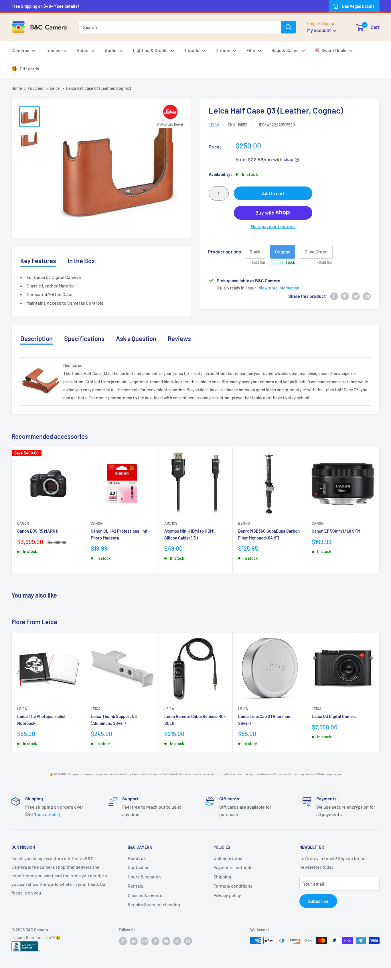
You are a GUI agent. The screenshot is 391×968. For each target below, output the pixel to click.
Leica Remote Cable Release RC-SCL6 (194, 719)
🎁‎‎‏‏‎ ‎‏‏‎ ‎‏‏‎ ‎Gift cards (25, 68)
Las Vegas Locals (358, 6)
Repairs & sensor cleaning (154, 904)
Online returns (228, 858)
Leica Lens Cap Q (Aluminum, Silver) (265, 719)
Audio (110, 50)
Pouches (36, 88)
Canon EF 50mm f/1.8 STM (336, 531)
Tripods (191, 50)
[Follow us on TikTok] (177, 941)
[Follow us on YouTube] (166, 941)
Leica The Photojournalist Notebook (41, 719)
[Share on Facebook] (334, 295)
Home (16, 88)
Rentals (135, 885)
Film (250, 50)
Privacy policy (227, 895)
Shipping (222, 876)
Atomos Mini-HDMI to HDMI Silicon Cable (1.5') (189, 534)
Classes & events (145, 895)
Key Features (38, 260)
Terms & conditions (233, 885)
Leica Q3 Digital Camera (334, 716)
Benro (244, 523)
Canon (23, 523)
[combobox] (180, 27)
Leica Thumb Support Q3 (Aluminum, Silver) (114, 719)
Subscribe (318, 901)
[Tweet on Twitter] (356, 295)
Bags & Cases (285, 50)
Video (82, 50)
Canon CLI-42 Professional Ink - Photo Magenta (120, 534)
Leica (55, 88)
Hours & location (144, 876)
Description (36, 338)
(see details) (47, 814)
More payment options (273, 226)
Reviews (179, 338)
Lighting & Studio (150, 50)
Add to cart (273, 193)
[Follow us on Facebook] (123, 941)
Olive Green (316, 251)
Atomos (170, 523)
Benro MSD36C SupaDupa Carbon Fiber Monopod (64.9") (269, 534)
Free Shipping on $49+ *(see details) (45, 6)
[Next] (380, 510)
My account (319, 30)
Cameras (20, 50)
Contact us (138, 867)
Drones (223, 50)
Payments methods (233, 867)
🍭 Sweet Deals (330, 50)
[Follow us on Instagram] (145, 941)
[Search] (288, 27)
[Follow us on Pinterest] (155, 941)
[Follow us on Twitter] (134, 941)
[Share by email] (367, 295)
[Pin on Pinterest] (345, 295)
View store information (279, 287)
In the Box (81, 260)
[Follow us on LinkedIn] (188, 941)
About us (137, 858)
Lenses (53, 50)
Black (255, 251)
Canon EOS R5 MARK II (37, 531)
